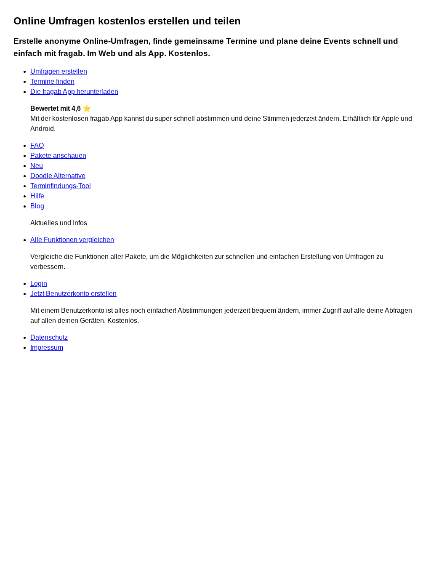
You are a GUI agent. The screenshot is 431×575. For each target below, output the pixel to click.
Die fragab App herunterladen (74, 91)
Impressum (46, 347)
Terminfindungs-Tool (60, 185)
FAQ (37, 145)
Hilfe (37, 196)
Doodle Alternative (57, 175)
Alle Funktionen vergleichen (72, 239)
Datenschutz (49, 337)
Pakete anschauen (58, 155)
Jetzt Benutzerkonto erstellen (73, 293)
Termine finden (52, 81)
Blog (37, 206)
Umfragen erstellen (58, 71)
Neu (36, 165)
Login (38, 283)
